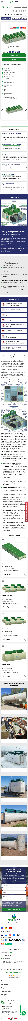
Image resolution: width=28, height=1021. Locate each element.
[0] (8, 1019)
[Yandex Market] (6, 928)
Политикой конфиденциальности (10, 905)
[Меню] (2, 2)
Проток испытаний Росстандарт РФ (15, 315)
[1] (15, 1019)
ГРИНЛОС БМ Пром (14, 11)
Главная (3, 10)
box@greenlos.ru (6, 958)
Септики (8, 10)
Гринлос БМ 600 (6, 664)
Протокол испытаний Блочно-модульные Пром (13, 347)
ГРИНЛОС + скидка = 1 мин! (26, 512)
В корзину (15, 55)
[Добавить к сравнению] (3, 539)
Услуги (3, 988)
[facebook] (14, 934)
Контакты (24, 7)
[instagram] (10, 934)
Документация (17, 7)
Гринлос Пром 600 (7, 628)
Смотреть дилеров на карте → (14, 972)
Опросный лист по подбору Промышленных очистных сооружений (16, 342)
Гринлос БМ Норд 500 (7, 563)
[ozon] (2, 928)
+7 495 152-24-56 (6, 7)
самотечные (12, 124)
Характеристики (6, 18)
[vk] (6, 934)
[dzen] (18, 934)
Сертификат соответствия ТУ (13, 309)
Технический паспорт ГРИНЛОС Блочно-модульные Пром (14, 304)
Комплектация (16, 18)
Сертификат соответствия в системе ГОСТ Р (14, 1001)
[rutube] (2, 934)
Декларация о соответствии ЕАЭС (14, 320)
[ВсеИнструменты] (10, 928)
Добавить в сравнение (15, 46)
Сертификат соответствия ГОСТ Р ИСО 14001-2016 (15, 325)
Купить (14, 59)
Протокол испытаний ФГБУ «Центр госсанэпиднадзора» (15, 336)
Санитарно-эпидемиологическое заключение (14, 331)
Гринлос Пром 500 (7, 595)
